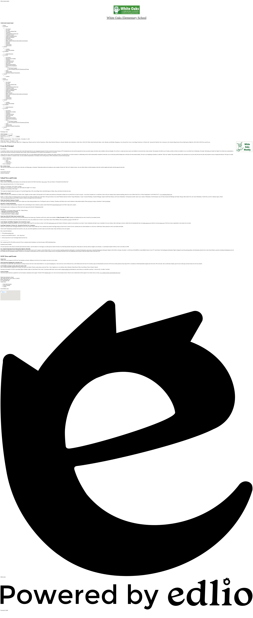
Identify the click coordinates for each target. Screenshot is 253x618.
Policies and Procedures (11, 64)
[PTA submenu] (8, 120)
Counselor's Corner (10, 34)
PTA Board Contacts (12, 68)
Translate (10, 135)
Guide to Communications (11, 36)
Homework (8, 38)
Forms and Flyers (9, 62)
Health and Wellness (10, 37)
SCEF (7, 70)
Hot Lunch (8, 63)
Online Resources (9, 53)
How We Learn (9, 39)
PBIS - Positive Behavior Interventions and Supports (17, 40)
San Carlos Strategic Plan (11, 31)
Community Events (10, 60)
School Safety (9, 45)
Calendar (8, 49)
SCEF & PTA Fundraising (11, 65)
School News (8, 44)
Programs (8, 43)
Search (2, 136)
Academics (8, 32)
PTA (7, 66)
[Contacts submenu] (3, 75)
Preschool (8, 42)
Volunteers (8, 59)
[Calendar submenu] (3, 101)
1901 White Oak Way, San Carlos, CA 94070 (10, 278)
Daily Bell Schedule (10, 50)
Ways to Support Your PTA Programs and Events (18, 69)
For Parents (8, 57)
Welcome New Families (11, 58)
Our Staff (8, 30)
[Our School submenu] (3, 81)
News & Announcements (6, 139)
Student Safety (9, 71)
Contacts (7, 76)
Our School (8, 28)
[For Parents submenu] (3, 56)
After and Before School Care (12, 33)
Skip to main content (5, 1)
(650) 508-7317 (7, 279)
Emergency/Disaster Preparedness (13, 72)
